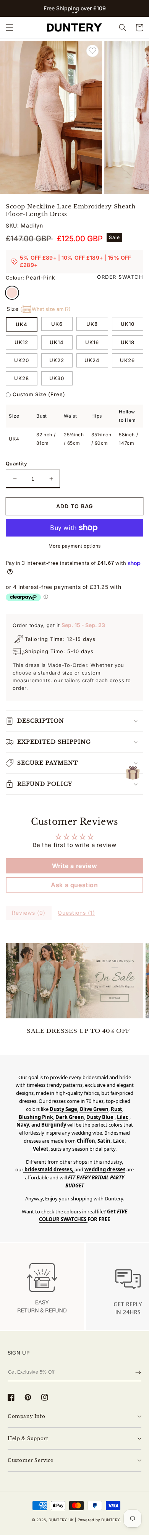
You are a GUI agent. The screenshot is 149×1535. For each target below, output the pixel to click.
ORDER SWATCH (120, 277)
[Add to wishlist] (92, 51)
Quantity (16, 463)
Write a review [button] (74, 866)
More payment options (75, 546)
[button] (73, 12)
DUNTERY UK (61, 1519)
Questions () (76, 912)
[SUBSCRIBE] (138, 1372)
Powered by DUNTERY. (99, 1519)
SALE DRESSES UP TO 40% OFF (78, 1030)
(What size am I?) (45, 309)
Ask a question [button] (74, 885)
